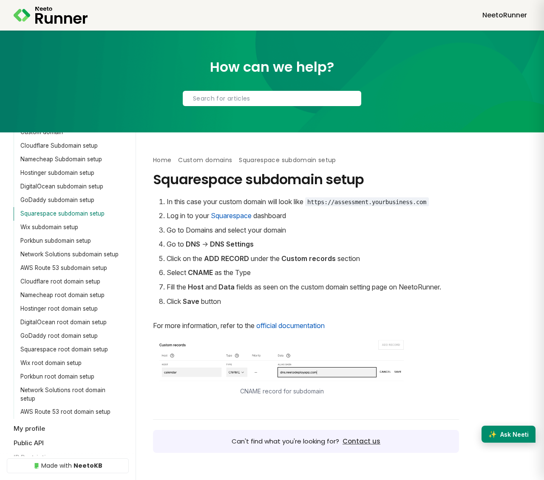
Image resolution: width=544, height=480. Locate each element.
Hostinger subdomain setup (57, 172)
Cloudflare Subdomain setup (59, 145)
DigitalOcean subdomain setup (61, 186)
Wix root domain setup (51, 362)
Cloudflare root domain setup (60, 281)
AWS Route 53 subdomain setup (63, 267)
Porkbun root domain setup (57, 376)
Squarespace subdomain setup (62, 213)
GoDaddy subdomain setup (57, 199)
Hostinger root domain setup (59, 308)
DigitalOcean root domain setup (63, 322)
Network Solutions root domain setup (62, 394)
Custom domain (41, 132)
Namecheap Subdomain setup (61, 159)
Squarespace (231, 215)
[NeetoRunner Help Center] (51, 15)
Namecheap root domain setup (62, 295)
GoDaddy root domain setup (59, 335)
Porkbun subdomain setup (55, 240)
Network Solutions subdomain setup (69, 254)
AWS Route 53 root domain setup (65, 411)
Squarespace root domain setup (64, 349)
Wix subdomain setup (49, 227)
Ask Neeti (508, 434)
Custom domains (205, 160)
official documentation (290, 325)
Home (162, 160)
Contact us (361, 441)
